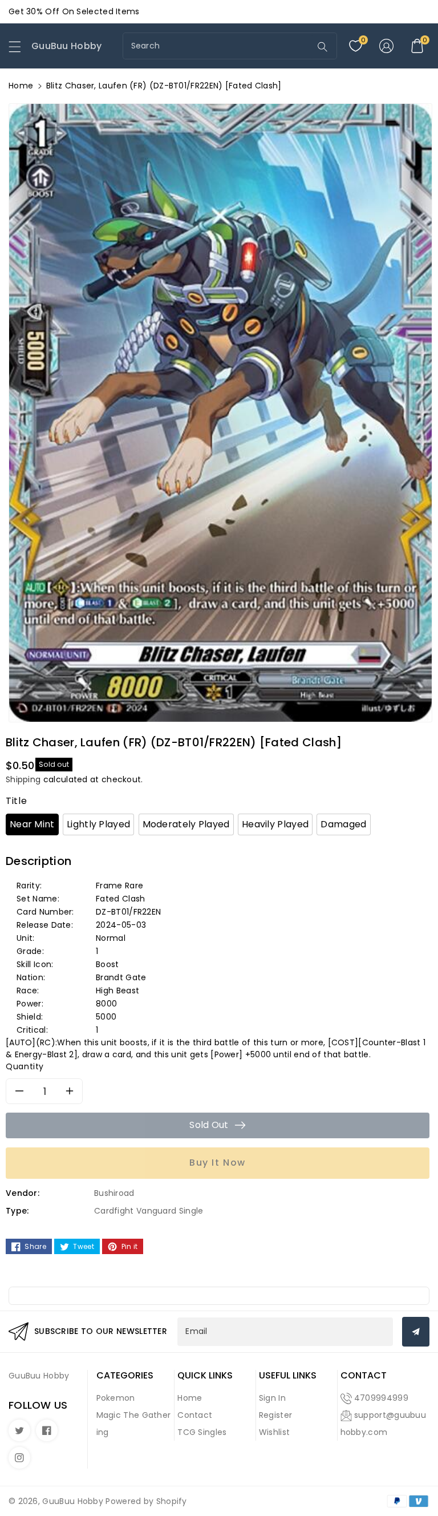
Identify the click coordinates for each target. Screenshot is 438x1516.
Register (275, 1415)
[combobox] (218, 46)
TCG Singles (201, 1432)
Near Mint (32, 824)
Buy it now (217, 1162)
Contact (194, 1415)
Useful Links (288, 1375)
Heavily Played (275, 824)
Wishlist (274, 1432)
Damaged (343, 824)
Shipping (23, 779)
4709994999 (381, 1398)
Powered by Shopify (146, 1501)
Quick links (205, 1375)
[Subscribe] (415, 1332)
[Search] (322, 46)
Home (21, 85)
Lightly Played (98, 824)
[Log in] (386, 46)
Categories (124, 1375)
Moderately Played (186, 824)
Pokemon (115, 1398)
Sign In (272, 1398)
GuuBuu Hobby (72, 1501)
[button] (20, 49)
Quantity (25, 1066)
